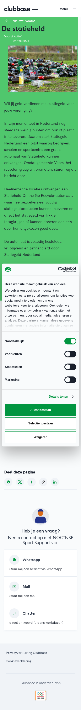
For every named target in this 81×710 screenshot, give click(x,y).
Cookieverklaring (19, 661)
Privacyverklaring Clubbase (26, 653)
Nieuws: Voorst (23, 21)
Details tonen (58, 396)
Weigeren (40, 437)
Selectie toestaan (40, 423)
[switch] (70, 354)
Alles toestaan (40, 410)
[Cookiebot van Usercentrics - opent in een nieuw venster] (58, 269)
